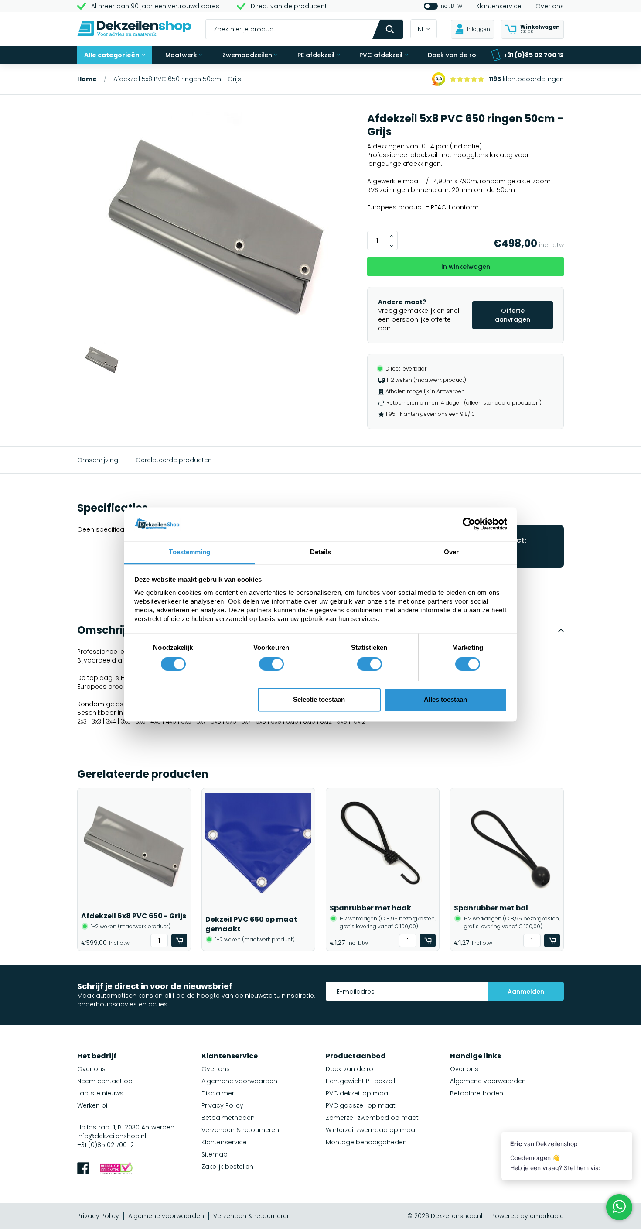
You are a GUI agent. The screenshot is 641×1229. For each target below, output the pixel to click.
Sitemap (214, 1154)
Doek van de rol (453, 55)
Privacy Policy (222, 1105)
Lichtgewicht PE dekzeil (360, 1081)
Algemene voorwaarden (239, 1081)
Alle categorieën (112, 55)
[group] (217, 227)
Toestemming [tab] (189, 552)
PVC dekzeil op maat (358, 1093)
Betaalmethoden (228, 1117)
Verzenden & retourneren (240, 1130)
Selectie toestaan (319, 699)
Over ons (549, 6)
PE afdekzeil (315, 55)
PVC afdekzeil (380, 55)
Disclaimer (217, 1093)
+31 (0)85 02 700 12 (533, 55)
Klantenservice (499, 6)
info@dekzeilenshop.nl (111, 1136)
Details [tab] (320, 552)
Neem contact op (105, 1081)
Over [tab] (451, 552)
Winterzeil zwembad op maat (371, 1130)
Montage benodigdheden (366, 1142)
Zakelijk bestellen (227, 1166)
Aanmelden (526, 991)
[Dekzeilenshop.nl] (134, 29)
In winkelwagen (465, 266)
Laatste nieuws (100, 1093)
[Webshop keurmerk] (116, 1169)
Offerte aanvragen (512, 315)
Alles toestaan (445, 699)
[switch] (271, 664)
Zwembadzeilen (247, 55)
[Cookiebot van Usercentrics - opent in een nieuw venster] (469, 524)
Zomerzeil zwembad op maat (372, 1117)
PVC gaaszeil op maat (361, 1105)
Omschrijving (97, 460)
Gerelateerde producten (174, 460)
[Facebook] (83, 1169)
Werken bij (93, 1105)
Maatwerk (181, 55)
